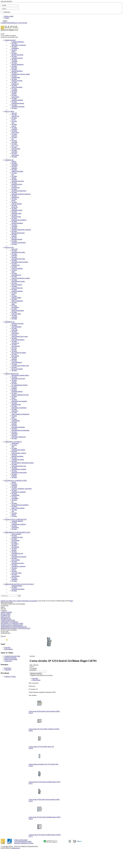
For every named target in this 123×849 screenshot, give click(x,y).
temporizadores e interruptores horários (23, 462)
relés (13, 446)
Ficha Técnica (36, 680)
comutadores (15, 48)
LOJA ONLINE (22, 23)
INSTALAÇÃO (9, 247)
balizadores (15, 165)
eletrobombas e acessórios (19, 469)
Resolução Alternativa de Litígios (23, 843)
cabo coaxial (15, 155)
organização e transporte (18, 566)
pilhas (13, 304)
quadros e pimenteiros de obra (20, 394)
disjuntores (15, 433)
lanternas (14, 236)
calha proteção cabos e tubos (20, 336)
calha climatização (17, 362)
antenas (14, 514)
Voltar (71, 601)
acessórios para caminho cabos (20, 365)
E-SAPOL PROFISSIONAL (9, 23)
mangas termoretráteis (18, 310)
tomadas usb (15, 84)
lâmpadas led (15, 197)
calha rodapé (15, 333)
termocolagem (16, 576)
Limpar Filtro (4, 605)
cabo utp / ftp (15, 116)
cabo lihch (14, 152)
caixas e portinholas (17, 268)
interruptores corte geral (18, 378)
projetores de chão (17, 184)
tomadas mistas (16, 77)
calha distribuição (16, 326)
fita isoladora (15, 307)
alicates (14, 569)
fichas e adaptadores (17, 301)
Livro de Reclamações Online (22, 841)
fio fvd (13, 119)
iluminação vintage (17, 210)
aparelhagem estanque (18, 103)
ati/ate (13, 271)
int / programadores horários (19, 385)
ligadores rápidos (16, 297)
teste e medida (16, 560)
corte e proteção (17, 601)
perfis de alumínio (17, 203)
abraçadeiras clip (16, 275)
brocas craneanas (16, 534)
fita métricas (15, 543)
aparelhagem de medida (18, 450)
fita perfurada (15, 547)
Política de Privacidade (10, 659)
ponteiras (14, 424)
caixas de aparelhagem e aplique (21, 278)
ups (13, 501)
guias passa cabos (17, 573)
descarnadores (16, 540)
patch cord (14, 249)
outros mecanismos (17, 87)
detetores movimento (17, 54)
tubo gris (14, 349)
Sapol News (7, 668)
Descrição (35, 678)
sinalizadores (15, 443)
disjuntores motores (17, 391)
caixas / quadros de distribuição (20, 414)
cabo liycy (14, 135)
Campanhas (7, 669)
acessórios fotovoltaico (18, 589)
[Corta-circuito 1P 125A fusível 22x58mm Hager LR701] (49, 653)
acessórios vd (15, 343)
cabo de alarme (16, 148)
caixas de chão (16, 346)
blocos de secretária (17, 369)
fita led (13, 200)
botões (13, 51)
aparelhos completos (17, 100)
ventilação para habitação (19, 524)
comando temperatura (18, 42)
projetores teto (16, 187)
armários (14, 382)
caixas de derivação (17, 288)
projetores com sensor (18, 181)
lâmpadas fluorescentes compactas (21, 229)
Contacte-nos (8, 661)
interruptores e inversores (19, 45)
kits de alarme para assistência (20, 505)
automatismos (15, 495)
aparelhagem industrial (18, 106)
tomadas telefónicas (17, 71)
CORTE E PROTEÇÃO (11, 373)
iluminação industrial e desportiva (21, 194)
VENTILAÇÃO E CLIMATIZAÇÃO (15, 519)
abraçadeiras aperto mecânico (20, 262)
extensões (14, 255)
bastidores (14, 485)
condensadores (16, 420)
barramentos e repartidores (19, 407)
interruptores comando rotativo (20, 375)
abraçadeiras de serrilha (18, 281)
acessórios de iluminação (19, 242)
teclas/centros (15, 97)
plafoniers (14, 168)
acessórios (14, 90)
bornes (13, 398)
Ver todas (14, 43)
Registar (6, 18)
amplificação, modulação (19, 492)
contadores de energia (18, 459)
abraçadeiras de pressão (18, 252)
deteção (14, 482)
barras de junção (16, 314)
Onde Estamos (8, 649)
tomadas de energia (17, 80)
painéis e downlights (17, 171)
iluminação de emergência (19, 220)
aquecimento (15, 527)
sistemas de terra (16, 404)
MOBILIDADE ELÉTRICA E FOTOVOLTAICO (19, 584)
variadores (14, 61)
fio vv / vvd (15, 145)
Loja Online (8, 601)
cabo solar (14, 142)
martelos (14, 550)
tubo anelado (15, 356)
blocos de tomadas (17, 284)
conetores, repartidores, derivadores (22, 488)
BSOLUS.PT (16, 848)
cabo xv (14, 126)
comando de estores (17, 58)
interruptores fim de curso (19, 466)
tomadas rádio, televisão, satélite (21, 74)
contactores (15, 411)
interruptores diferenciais (18, 437)
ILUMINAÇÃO (9, 160)
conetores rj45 (16, 265)
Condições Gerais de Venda (12, 656)
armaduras (14, 226)
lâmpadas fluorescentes (18, 233)
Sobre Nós (7, 647)
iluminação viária (16, 213)
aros (13, 174)
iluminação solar (16, 216)
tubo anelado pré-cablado (19, 352)
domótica (14, 475)
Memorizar (7, 12)
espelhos (14, 93)
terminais (14, 388)
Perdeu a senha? (9, 16)
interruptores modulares (18, 427)
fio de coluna (15, 132)
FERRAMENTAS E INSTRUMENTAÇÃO (17, 532)
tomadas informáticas (18, 64)
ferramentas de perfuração (19, 556)
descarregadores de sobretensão (20, 430)
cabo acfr (14, 113)
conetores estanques (17, 291)
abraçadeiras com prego (18, 258)
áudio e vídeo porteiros (18, 508)
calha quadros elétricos (18, 339)
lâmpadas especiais (17, 239)
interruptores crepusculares (19, 472)
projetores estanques (17, 223)
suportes (14, 178)
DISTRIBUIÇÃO (9, 322)
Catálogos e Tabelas (10, 676)
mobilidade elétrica (17, 586)
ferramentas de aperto (18, 563)
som (13, 511)
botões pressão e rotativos (19, 453)
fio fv (13, 122)
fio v (13, 139)
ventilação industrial (17, 521)
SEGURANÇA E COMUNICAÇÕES (15, 480)
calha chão (15, 330)
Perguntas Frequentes (10, 657)
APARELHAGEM (9, 40)
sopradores (15, 579)
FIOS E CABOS (9, 111)
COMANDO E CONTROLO (13, 441)
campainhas (15, 498)
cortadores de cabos (17, 537)
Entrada (3, 601)
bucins (13, 294)
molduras (14, 359)
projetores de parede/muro (19, 190)
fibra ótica (14, 67)
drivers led (14, 207)
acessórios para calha (17, 323)
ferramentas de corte (17, 553)
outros (13, 417)
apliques (14, 161)
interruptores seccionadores (19, 401)
